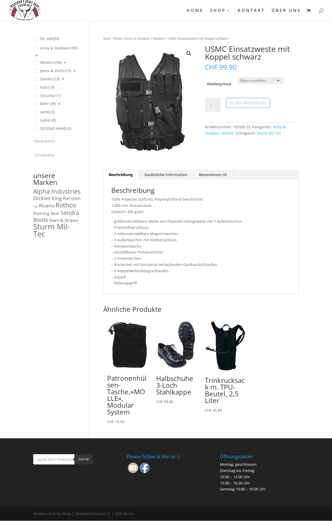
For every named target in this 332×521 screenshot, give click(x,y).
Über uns (286, 11)
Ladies (48, 120)
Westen (159, 38)
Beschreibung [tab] (121, 174)
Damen (49, 78)
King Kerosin (66, 198)
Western (50, 62)
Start (107, 38)
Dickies (42, 198)
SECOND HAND (55, 128)
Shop (218, 11)
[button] (188, 53)
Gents (47, 111)
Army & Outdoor (137, 38)
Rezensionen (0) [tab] (213, 174)
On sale (49, 38)
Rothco (66, 205)
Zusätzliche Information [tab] (165, 174)
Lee (35, 206)
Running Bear (46, 213)
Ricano (46, 205)
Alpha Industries (56, 191)
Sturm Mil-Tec (269, 133)
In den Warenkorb (248, 102)
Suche (83, 459)
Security (50, 95)
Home (194, 11)
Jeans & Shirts (55, 70)
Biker (48, 103)
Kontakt (251, 11)
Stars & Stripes (63, 220)
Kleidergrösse (219, 83)
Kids (47, 87)
